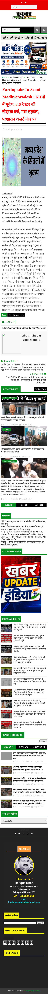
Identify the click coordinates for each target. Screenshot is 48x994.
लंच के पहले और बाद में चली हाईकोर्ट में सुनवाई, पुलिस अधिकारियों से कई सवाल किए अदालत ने (30, 724)
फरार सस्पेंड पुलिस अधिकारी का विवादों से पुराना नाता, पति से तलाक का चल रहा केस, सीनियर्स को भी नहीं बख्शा (29, 755)
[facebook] (21, 2)
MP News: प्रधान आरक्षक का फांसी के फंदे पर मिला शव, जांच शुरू (23, 522)
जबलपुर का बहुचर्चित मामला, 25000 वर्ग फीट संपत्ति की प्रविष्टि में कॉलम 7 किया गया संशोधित (30, 648)
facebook (39, 505)
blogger (8, 505)
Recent (8, 747)
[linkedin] (31, 833)
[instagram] (23, 833)
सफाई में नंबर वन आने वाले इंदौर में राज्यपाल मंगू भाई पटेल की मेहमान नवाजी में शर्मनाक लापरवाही (22, 418)
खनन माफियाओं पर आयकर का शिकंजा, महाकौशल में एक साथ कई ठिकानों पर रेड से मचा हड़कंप (22, 528)
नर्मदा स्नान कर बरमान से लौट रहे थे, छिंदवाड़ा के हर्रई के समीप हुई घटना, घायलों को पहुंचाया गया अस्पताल (29, 703)
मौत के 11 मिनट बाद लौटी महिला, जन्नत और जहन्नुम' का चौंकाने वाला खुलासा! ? (22, 543)
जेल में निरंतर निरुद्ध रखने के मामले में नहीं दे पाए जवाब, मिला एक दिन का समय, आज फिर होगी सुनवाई (30, 627)
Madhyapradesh (16, 77)
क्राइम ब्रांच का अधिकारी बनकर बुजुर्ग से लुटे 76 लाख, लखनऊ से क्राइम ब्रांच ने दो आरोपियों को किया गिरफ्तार (22, 533)
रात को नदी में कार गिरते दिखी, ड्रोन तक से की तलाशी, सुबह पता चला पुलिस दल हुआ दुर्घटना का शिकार (30, 670)
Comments (39, 747)
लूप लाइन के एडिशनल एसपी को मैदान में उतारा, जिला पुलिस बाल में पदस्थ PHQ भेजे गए (30, 681)
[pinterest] (27, 833)
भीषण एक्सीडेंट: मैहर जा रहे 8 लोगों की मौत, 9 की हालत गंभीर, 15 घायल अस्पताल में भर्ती (22, 450)
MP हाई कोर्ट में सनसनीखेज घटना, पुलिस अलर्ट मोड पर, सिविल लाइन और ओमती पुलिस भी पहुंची (29, 638)
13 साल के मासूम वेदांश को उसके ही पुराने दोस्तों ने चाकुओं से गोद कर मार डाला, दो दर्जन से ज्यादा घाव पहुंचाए (29, 692)
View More (41, 389)
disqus (24, 505)
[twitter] (25, 2)
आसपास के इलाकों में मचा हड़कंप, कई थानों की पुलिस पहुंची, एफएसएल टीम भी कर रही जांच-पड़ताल (29, 714)
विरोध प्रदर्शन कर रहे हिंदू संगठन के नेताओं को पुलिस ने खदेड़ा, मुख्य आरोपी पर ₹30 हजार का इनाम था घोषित (29, 659)
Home (4, 77)
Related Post (10, 389)
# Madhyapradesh (16, 315)
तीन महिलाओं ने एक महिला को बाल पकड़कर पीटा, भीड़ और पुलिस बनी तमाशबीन (23, 538)
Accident (6, 429)
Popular (24, 747)
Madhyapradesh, (13, 129)
